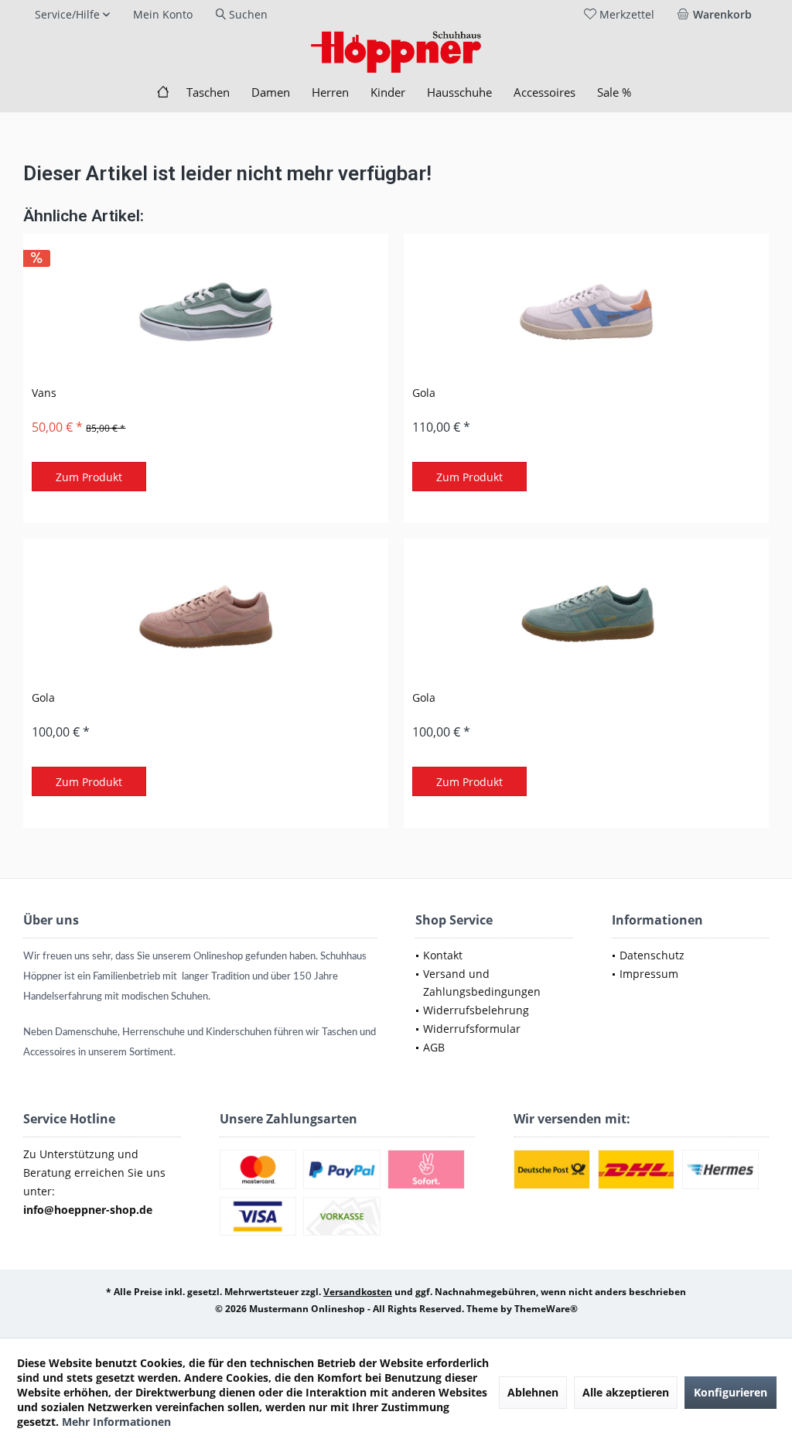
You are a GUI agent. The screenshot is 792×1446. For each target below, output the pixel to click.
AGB (434, 1047)
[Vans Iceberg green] (206, 311)
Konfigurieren (730, 1392)
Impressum (649, 973)
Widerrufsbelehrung (476, 1010)
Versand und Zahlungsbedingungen (482, 983)
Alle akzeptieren (625, 1392)
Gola (423, 392)
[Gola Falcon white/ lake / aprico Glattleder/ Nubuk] (586, 311)
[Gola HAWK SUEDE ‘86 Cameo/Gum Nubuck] (206, 616)
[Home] (163, 92)
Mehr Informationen (116, 1421)
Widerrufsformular (472, 1028)
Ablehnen (532, 1392)
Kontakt (443, 955)
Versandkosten (357, 1291)
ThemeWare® (546, 1308)
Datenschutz (652, 955)
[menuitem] (717, 14)
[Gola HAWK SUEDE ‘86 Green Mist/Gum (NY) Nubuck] (586, 616)
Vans (44, 392)
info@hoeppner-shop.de (87, 1209)
